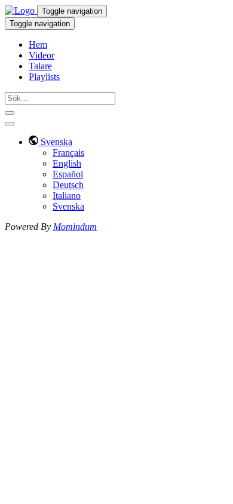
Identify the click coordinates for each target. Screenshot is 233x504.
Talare (40, 66)
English (67, 163)
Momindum (75, 227)
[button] (50, 142)
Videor (41, 55)
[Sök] (9, 113)
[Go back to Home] (21, 10)
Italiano (67, 195)
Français (68, 152)
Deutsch (68, 185)
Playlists (44, 77)
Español (68, 174)
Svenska (68, 206)
